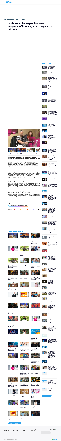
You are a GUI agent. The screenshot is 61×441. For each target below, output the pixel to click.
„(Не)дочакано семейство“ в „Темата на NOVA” (35, 406)
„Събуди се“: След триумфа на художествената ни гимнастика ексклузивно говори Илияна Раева (24, 372)
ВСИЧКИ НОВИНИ (46, 395)
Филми (23, 433)
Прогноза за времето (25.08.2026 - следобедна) (52, 335)
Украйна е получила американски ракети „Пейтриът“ (52, 293)
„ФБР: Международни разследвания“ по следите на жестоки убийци (35, 349)
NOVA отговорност (34, 429)
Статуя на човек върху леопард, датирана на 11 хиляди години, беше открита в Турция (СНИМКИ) (52, 157)
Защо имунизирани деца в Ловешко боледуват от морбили (52, 216)
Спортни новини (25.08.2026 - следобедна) (51, 347)
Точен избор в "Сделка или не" (12, 239)
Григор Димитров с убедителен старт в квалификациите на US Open (52, 173)
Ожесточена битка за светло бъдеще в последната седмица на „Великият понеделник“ (24, 277)
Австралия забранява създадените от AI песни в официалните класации (52, 151)
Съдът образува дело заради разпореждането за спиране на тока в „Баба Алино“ (52, 374)
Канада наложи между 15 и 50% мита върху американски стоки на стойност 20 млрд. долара (52, 251)
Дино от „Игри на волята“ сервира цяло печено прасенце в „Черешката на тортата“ (24, 253)
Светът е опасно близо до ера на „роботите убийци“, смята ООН (52, 100)
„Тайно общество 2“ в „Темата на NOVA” (12, 395)
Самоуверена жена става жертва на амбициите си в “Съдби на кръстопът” (24, 299)
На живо (29, 2)
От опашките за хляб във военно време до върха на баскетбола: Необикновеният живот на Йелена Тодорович (52, 94)
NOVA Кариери (33, 430)
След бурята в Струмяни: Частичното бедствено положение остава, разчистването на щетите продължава (52, 80)
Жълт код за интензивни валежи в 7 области (52, 72)
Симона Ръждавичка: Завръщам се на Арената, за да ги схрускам (23, 336)
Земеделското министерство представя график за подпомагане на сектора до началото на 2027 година (52, 166)
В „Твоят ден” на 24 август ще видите (11, 371)
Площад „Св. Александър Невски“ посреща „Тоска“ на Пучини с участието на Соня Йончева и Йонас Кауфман (35, 265)
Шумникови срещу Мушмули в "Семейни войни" (23, 359)
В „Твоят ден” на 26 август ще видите (11, 252)
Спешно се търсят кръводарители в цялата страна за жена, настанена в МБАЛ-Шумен (51, 210)
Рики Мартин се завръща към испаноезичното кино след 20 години (52, 106)
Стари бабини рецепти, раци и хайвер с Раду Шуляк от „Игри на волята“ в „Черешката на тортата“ (35, 360)
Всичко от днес (6, 430)
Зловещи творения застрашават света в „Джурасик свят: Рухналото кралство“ (24, 384)
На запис (24, 2)
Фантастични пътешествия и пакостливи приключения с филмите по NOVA (12, 277)
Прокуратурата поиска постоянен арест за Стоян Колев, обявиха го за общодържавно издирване (52, 230)
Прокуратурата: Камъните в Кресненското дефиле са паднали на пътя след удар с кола (52, 321)
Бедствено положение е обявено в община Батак (52, 264)
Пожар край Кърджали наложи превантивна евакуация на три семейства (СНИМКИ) (52, 223)
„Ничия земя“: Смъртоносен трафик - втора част (24, 288)
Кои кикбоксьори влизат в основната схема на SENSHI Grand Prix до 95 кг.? (24, 407)
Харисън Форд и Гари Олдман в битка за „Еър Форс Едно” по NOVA (35, 418)
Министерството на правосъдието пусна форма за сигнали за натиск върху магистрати (52, 328)
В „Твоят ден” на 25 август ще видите (34, 322)
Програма (19, 2)
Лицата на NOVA (15, 430)
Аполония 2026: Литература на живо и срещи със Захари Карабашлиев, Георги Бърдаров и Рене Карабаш (35, 337)
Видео (5, 433)
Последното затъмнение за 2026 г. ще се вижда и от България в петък (52, 282)
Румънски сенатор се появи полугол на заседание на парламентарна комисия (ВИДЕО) (52, 299)
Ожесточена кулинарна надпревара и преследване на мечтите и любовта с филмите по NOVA (12, 384)
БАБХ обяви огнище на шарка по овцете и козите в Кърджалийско (52, 270)
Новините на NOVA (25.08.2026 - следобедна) (51, 362)
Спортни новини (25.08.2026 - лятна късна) (51, 125)
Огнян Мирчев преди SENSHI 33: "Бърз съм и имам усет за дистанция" (12, 336)
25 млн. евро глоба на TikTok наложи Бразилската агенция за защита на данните (52, 258)
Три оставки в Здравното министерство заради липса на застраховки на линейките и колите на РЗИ (52, 383)
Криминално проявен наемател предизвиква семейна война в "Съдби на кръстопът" (12, 418)
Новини (14, 2)
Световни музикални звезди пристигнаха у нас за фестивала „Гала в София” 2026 (24, 349)
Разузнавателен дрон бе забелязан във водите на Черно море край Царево (52, 238)
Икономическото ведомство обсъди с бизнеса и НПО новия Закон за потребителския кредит (52, 308)
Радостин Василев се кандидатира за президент (52, 276)
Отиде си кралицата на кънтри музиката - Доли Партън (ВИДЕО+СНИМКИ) (52, 179)
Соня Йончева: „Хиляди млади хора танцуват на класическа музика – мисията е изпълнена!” (13, 349)
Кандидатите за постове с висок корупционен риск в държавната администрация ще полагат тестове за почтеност (52, 354)
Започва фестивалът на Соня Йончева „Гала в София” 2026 (24, 395)
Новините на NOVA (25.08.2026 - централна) (51, 204)
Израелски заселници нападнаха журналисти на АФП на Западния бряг (52, 389)
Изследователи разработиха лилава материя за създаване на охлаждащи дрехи (52, 119)
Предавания (24, 430)
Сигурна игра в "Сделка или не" (12, 359)
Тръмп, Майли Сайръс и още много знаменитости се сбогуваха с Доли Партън (52, 143)
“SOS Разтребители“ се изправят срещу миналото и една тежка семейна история (35, 372)
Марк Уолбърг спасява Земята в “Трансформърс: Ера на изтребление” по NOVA (35, 384)
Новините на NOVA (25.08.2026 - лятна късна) (51, 131)
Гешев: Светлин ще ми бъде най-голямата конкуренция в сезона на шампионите (24, 323)
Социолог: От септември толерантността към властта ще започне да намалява (52, 197)
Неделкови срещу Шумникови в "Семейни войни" (35, 310)
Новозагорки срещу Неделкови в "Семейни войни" (24, 240)
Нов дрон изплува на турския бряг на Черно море (52, 314)
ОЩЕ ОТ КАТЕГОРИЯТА (14, 423)
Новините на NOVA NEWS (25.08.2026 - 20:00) (52, 190)
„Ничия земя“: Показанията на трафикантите (23, 418)
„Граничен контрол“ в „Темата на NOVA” (12, 298)
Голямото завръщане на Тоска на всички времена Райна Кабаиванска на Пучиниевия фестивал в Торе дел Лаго (35, 277)
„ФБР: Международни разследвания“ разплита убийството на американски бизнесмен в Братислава (12, 311)
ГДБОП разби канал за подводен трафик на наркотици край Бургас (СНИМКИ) (52, 341)
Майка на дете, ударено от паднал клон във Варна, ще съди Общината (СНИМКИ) (52, 368)
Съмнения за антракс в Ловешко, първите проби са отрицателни (52, 185)
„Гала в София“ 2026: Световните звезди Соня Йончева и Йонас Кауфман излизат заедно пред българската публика (35, 241)
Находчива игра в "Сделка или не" (23, 309)
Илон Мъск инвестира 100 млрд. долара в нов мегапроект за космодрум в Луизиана (52, 113)
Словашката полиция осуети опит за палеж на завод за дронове (52, 287)
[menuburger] (4, 2)
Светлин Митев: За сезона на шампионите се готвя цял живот (24, 264)
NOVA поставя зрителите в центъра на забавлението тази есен (35, 299)
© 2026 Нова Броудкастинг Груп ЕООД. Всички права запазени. (10, 439)
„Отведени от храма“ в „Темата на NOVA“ (35, 288)
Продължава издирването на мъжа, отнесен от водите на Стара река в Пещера (52, 87)
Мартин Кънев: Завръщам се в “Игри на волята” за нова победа (12, 288)
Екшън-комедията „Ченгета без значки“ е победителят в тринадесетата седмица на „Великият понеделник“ (12, 324)
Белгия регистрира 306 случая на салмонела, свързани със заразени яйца (52, 244)
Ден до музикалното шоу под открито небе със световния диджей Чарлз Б (35, 396)
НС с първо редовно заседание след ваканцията (51, 67)
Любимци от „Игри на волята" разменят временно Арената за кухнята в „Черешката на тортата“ (12, 265)
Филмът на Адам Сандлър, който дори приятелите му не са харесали (52, 137)
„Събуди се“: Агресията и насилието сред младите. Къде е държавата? (13, 407)
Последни (5, 429)
